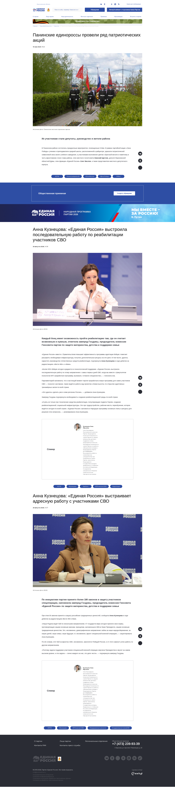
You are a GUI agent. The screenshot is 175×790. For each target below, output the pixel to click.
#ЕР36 (57, 176)
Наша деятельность (67, 16)
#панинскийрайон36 (73, 176)
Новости (56, 26)
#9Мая (118, 176)
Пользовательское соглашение (43, 775)
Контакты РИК (40, 745)
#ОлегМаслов (89, 176)
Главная (35, 26)
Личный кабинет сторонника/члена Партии (124, 10)
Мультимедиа (118, 16)
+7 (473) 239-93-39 (126, 744)
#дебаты (85, 486)
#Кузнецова (72, 486)
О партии (35, 16)
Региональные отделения (96, 741)
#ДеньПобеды (104, 176)
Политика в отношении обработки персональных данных (52, 778)
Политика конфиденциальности (43, 776)
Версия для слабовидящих (134, 4)
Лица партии (50, 16)
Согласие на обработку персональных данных (48, 780)
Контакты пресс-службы (70, 745)
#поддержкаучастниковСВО (121, 728)
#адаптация (116, 486)
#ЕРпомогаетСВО (100, 486)
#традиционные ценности (98, 728)
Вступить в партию (135, 16)
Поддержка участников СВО (87, 21)
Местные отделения (87, 16)
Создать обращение (124, 193)
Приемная (104, 16)
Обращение (95, 10)
